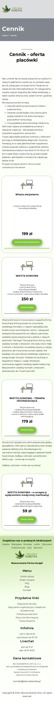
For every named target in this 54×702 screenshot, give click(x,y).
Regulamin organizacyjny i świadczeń (27, 607)
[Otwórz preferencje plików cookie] (5, 697)
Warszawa (16, 544)
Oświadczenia (27, 610)
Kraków (6, 544)
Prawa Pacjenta (27, 621)
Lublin (37, 544)
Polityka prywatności (27, 614)
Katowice (37, 548)
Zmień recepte (27, 580)
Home (5, 35)
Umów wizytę (27, 576)
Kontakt (27, 590)
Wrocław (27, 544)
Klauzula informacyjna (27, 617)
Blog (27, 587)
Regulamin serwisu (27, 604)
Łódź (29, 548)
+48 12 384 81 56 (27, 634)
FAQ (27, 583)
